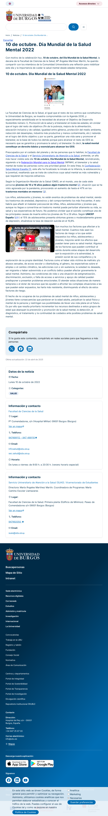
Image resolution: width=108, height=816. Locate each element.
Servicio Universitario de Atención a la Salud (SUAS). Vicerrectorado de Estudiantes (53, 482)
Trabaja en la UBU (14, 640)
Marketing (75, 794)
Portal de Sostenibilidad (16, 684)
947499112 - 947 (22, 437)
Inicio (8, 35)
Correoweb (11, 601)
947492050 (15, 521)
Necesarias (76, 798)
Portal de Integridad (15, 678)
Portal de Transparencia (17, 689)
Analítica (74, 790)
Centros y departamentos (17, 673)
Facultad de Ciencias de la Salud (26, 411)
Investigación (12, 616)
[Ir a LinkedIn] (30, 349)
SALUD (13, 393)
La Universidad (13, 626)
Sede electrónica (14, 591)
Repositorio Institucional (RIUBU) (20, 704)
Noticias (16, 35)
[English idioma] (10, 3)
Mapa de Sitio (14, 572)
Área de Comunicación (16, 665)
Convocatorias (12, 635)
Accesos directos (87, 3)
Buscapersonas (15, 567)
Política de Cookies (25, 812)
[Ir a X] (12, 349)
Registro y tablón (13, 645)
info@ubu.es (11, 739)
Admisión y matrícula (16, 611)
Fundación (10, 650)
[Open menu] (83, 27)
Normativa (10, 660)
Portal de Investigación (16, 694)
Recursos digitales (14, 596)
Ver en (15, 426)
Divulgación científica (15, 699)
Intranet (10, 578)
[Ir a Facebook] (21, 349)
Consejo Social (12, 655)
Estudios (10, 606)
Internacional (12, 621)
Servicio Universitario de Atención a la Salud (56, 155)
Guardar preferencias (81, 802)
